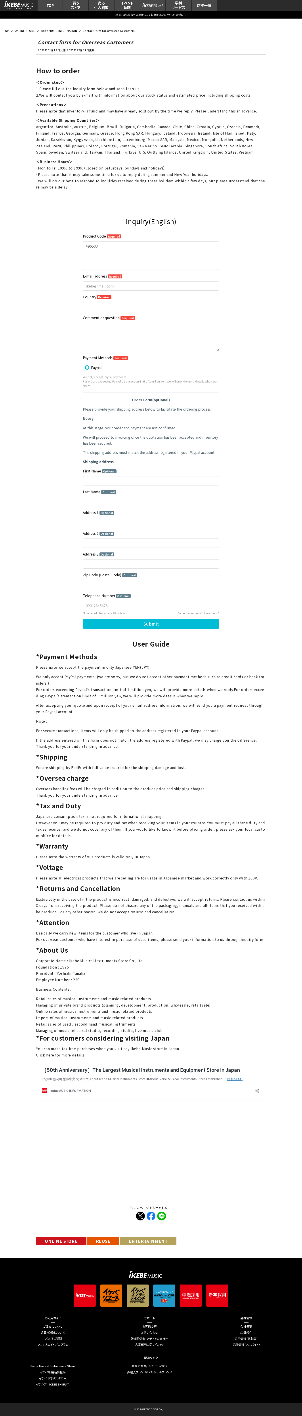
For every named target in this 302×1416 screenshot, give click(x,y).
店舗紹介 (246, 1332)
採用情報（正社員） (246, 1338)
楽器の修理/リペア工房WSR (150, 1366)
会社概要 (246, 1326)
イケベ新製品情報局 (53, 1372)
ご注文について (53, 1326)
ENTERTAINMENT (148, 1241)
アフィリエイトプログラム (52, 1344)
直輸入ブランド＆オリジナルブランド (149, 1372)
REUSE (103, 1241)
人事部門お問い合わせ (149, 1344)
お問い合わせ (149, 1332)
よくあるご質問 (53, 1338)
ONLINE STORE (61, 1241)
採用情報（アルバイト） (246, 1344)
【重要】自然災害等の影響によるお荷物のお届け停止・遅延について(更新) (151, 14)
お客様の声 (149, 1326)
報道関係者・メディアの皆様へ (150, 1338)
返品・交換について (53, 1332)
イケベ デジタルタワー (53, 1378)
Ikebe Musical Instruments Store (53, 1366)
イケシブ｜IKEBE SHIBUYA (53, 1384)
